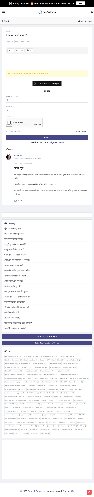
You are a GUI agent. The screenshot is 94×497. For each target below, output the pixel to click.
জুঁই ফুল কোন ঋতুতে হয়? (13, 228)
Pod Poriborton (11, 389)
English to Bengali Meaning (15, 378)
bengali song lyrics (63, 371)
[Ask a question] (89, 492)
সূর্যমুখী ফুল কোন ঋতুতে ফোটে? (15, 244)
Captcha (9, 116)
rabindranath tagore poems (57, 389)
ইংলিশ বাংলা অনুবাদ (34, 400)
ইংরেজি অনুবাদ (9, 400)
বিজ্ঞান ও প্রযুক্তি (31, 422)
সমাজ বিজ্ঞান (78, 429)
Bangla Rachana (73, 360)
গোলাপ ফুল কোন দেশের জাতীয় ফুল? (17, 297)
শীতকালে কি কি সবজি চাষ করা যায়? (16, 307)
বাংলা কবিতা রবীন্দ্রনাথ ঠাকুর (65, 415)
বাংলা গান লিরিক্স (79, 415)
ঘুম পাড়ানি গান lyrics (79, 404)
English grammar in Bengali (69, 374)
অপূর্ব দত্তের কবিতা (69, 396)
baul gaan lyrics (11, 363)
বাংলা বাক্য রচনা (58, 418)
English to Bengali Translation (37, 378)
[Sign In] (92, 12)
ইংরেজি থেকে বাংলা (21, 400)
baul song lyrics (24, 363)
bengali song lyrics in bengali (15, 374)
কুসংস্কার (59, 404)
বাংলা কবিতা (51, 415)
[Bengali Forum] (49, 12)
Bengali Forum (35, 491)
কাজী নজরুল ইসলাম (47, 404)
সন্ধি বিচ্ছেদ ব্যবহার (67, 429)
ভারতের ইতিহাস (9, 426)
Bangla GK (9, 41)
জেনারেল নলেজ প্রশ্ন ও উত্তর (55, 407)
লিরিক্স (83, 426)
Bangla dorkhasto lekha (13, 360)
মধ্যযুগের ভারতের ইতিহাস (30, 426)
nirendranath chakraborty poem (15, 385)
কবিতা (21, 404)
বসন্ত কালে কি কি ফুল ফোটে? (15, 249)
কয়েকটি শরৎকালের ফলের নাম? (15, 328)
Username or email (13, 96)
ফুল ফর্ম (67, 411)
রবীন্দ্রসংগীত (61, 426)
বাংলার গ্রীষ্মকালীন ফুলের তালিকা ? (16, 276)
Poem (22, 389)
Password (9, 106)
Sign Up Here (57, 142)
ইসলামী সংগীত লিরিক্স (11, 404)
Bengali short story (46, 371)
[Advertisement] (47, 459)
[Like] (15, 200)
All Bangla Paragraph (13, 356)
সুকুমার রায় (45, 433)
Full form (63, 378)
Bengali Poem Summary (13, 371)
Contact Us (68, 491)
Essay (53, 378)
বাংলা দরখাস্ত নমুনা (34, 418)
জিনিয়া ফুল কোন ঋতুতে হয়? (14, 234)
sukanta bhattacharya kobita (14, 396)
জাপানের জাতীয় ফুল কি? (12, 286)
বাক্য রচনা (21, 422)
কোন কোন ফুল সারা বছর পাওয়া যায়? (17, 260)
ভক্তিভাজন (81, 422)
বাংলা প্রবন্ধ (46, 418)
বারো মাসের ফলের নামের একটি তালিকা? (18, 323)
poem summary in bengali (36, 389)
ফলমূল (28, 41)
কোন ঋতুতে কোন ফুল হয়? (13, 281)
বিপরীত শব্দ (52, 422)
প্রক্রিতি (22, 41)
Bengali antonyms (39, 363)
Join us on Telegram (47, 336)
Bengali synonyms (34, 374)
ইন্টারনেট (44, 400)
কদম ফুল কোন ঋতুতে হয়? (13, 265)
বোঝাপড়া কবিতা (63, 422)
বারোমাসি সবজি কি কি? (12, 318)
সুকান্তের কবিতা (34, 433)
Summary (48, 396)
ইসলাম (52, 400)
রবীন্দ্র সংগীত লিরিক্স (73, 426)
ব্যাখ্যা (72, 422)
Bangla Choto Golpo (67, 356)
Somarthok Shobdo (47, 393)
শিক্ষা (8, 31)
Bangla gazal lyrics (31, 360)
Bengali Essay (55, 363)
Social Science (32, 393)
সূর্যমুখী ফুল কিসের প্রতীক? (13, 239)
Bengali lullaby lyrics (12, 367)
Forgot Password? (82, 131)
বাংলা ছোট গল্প (22, 418)
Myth (80, 382)
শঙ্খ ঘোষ (24, 429)
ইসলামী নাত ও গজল (79, 400)
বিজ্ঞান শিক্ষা (43, 422)
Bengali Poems (69, 367)
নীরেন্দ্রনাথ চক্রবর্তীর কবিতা (11, 411)
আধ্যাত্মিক (79, 396)
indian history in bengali (13, 382)
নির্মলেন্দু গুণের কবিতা (71, 407)
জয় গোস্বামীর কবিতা (28, 407)
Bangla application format (49, 356)
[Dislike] (21, 200)
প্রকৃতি (16, 41)
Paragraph (52, 385)
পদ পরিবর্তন (25, 411)
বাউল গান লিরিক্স (9, 422)
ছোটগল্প (7, 407)
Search (6, 21)
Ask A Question (86, 21)
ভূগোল (19, 426)
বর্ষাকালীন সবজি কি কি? (12, 312)
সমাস (17, 433)
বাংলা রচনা (81, 418)
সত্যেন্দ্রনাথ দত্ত (44, 429)
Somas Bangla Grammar (65, 393)
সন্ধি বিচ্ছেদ (55, 429)
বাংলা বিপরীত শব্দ (70, 418)
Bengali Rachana (31, 371)
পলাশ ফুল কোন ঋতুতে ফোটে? (15, 255)
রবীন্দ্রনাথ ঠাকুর (51, 426)
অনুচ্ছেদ (57, 396)
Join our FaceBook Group (47, 343)
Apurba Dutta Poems (31, 356)
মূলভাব (41, 426)
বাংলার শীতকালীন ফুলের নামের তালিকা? (17, 270)
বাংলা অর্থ (28, 415)
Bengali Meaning (41, 367)
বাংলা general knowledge (13, 415)
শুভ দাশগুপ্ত (33, 429)
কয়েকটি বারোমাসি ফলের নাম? (14, 302)
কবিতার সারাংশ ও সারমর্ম (33, 404)
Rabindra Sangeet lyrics (77, 389)
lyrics (72, 382)
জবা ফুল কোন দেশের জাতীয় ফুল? (16, 291)
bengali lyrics (27, 367)
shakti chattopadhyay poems (14, 393)
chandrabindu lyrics (50, 374)
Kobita (63, 382)
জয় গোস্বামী (16, 407)
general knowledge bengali (79, 378)
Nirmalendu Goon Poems (37, 385)
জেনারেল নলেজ (40, 407)
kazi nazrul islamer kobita (48, 382)
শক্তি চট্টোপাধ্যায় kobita (12, 429)
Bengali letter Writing (70, 363)
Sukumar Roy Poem (34, 396)
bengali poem (55, 367)
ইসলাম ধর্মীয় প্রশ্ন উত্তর (65, 400)
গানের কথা (67, 404)
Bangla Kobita (58, 360)
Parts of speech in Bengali (68, 385)
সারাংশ (25, 433)
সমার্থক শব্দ (9, 433)
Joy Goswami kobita (31, 382)
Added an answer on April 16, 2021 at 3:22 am (27, 158)
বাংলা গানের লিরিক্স (10, 418)
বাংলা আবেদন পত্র (39, 415)
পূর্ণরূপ (33, 411)
